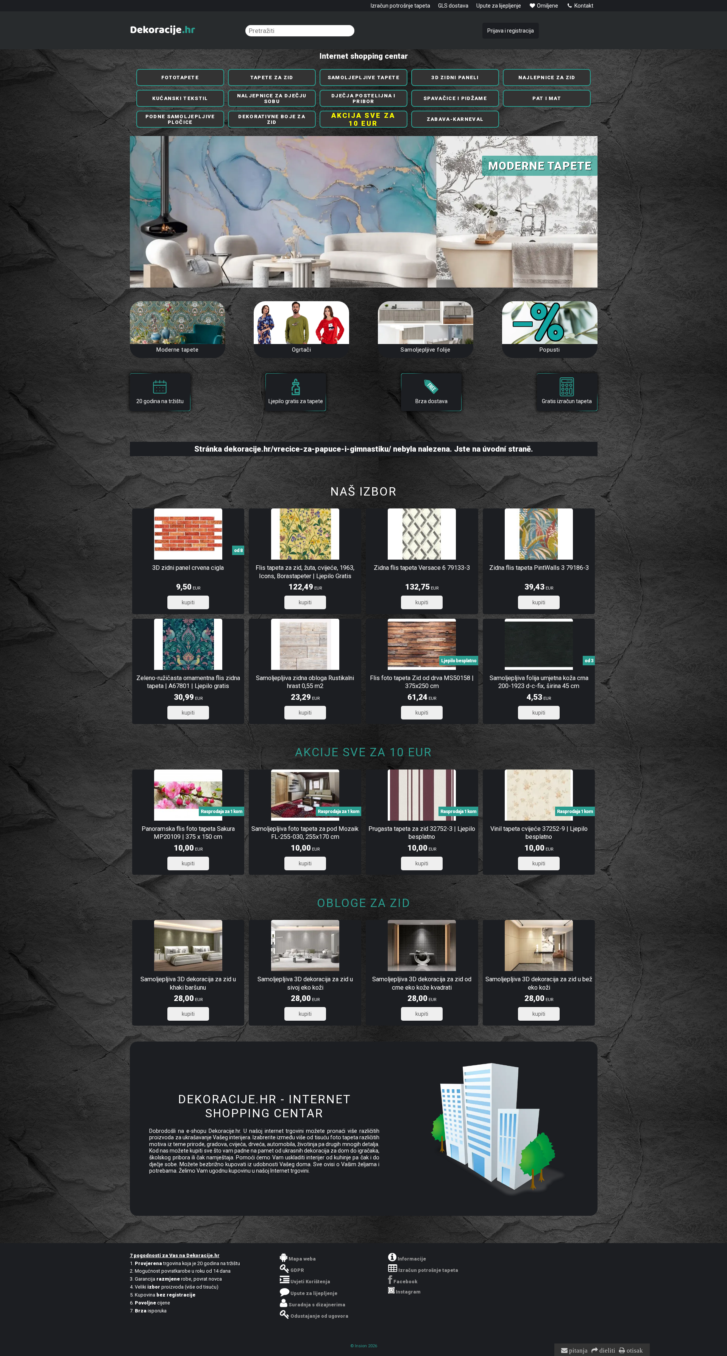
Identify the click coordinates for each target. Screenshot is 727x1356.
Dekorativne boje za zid (271, 119)
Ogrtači (301, 349)
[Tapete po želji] (301, 322)
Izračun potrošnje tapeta (400, 6)
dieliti (606, 1351)
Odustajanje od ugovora (319, 1316)
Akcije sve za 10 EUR (363, 752)
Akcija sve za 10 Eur (363, 119)
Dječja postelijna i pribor (363, 98)
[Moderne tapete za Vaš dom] (177, 322)
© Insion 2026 (363, 1345)
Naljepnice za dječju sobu (272, 98)
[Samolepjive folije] (425, 322)
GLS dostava (453, 6)
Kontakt (583, 6)
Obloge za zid (363, 903)
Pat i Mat (546, 98)
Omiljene (547, 6)
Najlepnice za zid (547, 77)
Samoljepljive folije (425, 349)
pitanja (578, 1351)
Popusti (550, 349)
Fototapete (180, 77)
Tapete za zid (271, 77)
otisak (634, 1351)
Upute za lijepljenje (498, 6)
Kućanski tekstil (180, 98)
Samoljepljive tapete (363, 77)
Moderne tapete (177, 349)
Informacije (412, 1259)
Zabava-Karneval (455, 119)
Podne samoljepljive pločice (180, 119)
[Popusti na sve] (550, 322)
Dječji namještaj (533, 165)
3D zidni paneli (455, 77)
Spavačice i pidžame (455, 98)
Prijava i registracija (510, 31)
